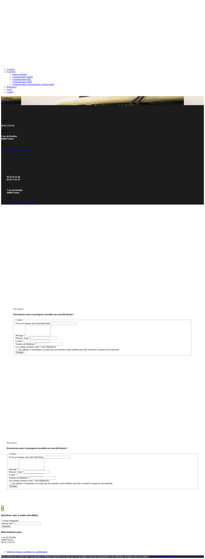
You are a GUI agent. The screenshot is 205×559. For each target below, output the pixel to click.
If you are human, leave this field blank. (32, 323)
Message (20, 335)
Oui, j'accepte (156, 556)
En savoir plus (168, 556)
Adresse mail (7, 523)
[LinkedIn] (102, 509)
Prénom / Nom (22, 338)
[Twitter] (102, 507)
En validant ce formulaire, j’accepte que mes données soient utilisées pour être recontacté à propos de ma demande (68, 349)
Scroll (3, 104)
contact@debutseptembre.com (15, 149)
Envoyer (20, 352)
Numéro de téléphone (25, 344)
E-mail (19, 341)
